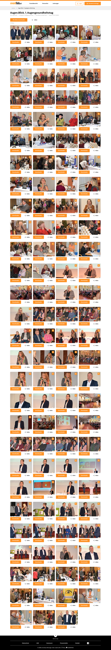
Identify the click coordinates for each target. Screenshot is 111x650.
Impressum (49, 643)
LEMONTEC (71, 647)
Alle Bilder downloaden (19, 20)
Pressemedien (64, 643)
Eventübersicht (33, 3)
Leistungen (56, 3)
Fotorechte (45, 3)
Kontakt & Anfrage (94, 3)
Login (80, 3)
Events (13, 8)
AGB (37, 643)
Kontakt (77, 643)
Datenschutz (25, 643)
